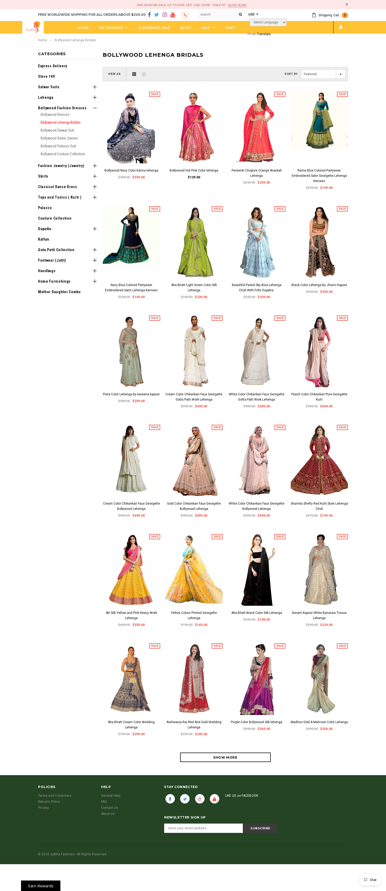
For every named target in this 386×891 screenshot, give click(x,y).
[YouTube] (172, 15)
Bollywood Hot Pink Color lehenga (194, 170)
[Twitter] (156, 15)
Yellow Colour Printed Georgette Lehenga (194, 615)
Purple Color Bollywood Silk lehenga (256, 722)
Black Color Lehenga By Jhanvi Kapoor (319, 285)
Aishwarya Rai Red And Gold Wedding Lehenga (193, 724)
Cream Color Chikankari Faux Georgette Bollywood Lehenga (131, 506)
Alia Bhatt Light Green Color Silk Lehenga (194, 287)
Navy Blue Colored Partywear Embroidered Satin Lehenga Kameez (131, 287)
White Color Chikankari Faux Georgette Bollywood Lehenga (256, 506)
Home (42, 40)
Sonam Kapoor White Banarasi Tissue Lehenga (319, 615)
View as (114, 74)
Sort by (291, 74)
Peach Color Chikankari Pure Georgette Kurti (319, 396)
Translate (264, 34)
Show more (225, 757)
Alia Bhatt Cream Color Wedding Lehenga (131, 724)
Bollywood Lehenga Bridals (75, 40)
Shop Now (237, 5)
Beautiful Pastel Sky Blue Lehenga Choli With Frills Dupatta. (256, 287)
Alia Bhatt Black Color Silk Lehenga (256, 613)
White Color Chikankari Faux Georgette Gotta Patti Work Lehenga (256, 396)
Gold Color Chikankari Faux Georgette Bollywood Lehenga (194, 506)
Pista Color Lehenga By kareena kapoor (131, 394)
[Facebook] (149, 15)
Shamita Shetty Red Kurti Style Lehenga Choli (319, 506)
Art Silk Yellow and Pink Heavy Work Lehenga (131, 615)
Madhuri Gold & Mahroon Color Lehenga (319, 722)
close (347, 4)
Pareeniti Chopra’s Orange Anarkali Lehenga (257, 173)
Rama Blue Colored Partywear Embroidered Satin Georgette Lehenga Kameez (319, 176)
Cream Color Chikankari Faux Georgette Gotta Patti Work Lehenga (193, 396)
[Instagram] (165, 15)
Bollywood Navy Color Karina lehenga (131, 170)
